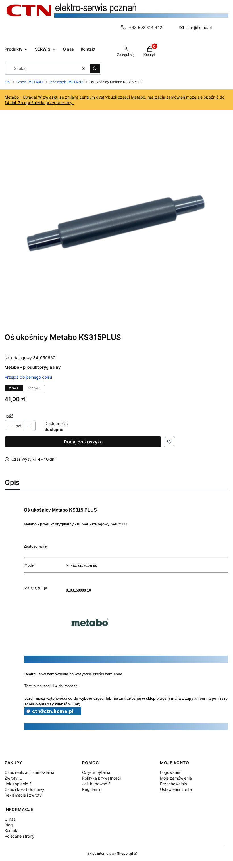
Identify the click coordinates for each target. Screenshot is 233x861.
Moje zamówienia (176, 778)
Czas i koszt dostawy (24, 789)
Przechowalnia (173, 783)
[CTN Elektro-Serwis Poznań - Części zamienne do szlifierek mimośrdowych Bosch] (52, 713)
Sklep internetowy (110, 853)
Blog (9, 824)
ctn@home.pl (199, 27)
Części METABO (29, 82)
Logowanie (170, 772)
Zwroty (12, 778)
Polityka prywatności (101, 778)
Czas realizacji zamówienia (29, 772)
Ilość (9, 416)
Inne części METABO (66, 82)
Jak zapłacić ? (18, 783)
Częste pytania (96, 772)
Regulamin (91, 789)
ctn (7, 82)
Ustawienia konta (176, 789)
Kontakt (12, 830)
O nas (10, 819)
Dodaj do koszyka (83, 442)
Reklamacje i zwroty (23, 795)
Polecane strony (19, 836)
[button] (95, 68)
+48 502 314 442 (145, 27)
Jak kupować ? (96, 783)
